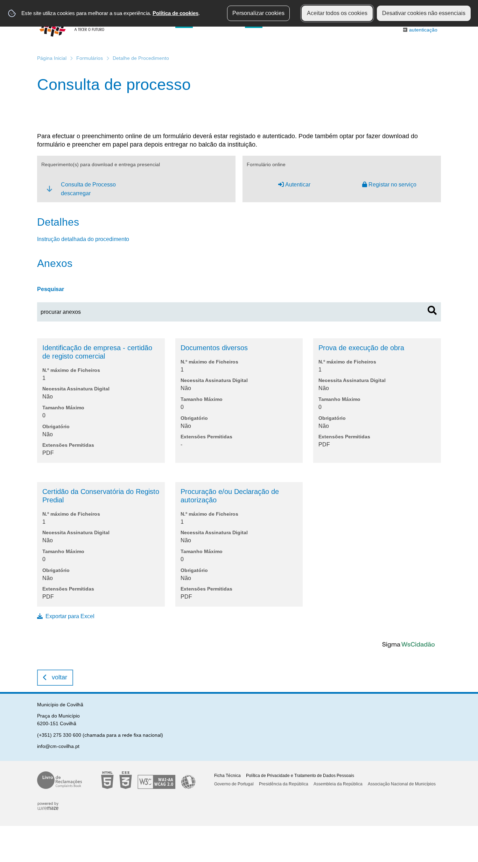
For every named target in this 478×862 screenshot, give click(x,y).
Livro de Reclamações (59, 780)
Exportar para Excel (69, 616)
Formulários (89, 58)
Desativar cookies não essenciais (423, 13)
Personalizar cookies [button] (258, 13)
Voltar (59, 677)
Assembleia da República (338, 784)
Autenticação (423, 29)
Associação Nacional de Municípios (402, 784)
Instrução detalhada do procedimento (83, 239)
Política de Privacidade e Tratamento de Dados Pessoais (300, 775)
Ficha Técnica (227, 775)
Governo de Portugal (234, 784)
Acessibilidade (148, 780)
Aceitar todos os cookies (337, 13)
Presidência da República (283, 784)
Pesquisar (50, 289)
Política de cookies (175, 13)
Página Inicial (51, 58)
